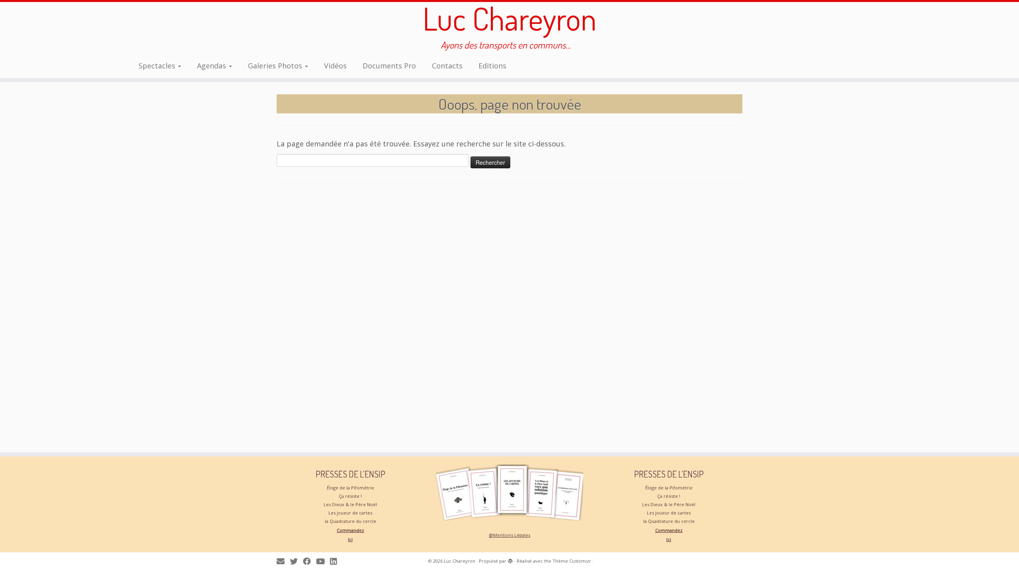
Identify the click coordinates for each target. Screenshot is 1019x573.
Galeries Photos (276, 65)
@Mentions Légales (509, 535)
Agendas (212, 65)
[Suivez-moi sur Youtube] (323, 561)
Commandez (350, 530)
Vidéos (335, 65)
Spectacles (158, 65)
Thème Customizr (571, 561)
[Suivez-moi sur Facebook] (309, 561)
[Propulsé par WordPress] (510, 559)
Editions (492, 65)
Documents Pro (389, 65)
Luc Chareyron (510, 18)
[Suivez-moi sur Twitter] (296, 561)
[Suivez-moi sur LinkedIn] (336, 561)
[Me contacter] (283, 561)
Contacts (447, 65)
